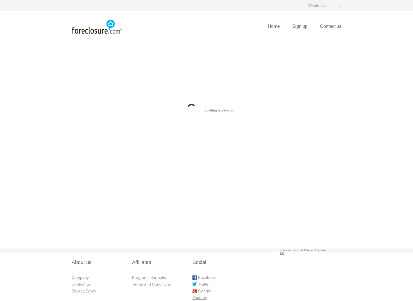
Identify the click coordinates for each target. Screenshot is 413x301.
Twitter (204, 284)
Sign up (300, 26)
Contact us (330, 26)
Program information (150, 277)
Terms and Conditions (151, 284)
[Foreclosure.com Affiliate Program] (97, 27)
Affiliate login (317, 6)
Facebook (207, 277)
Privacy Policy (84, 291)
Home (274, 26)
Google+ (205, 291)
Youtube (199, 297)
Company (80, 277)
